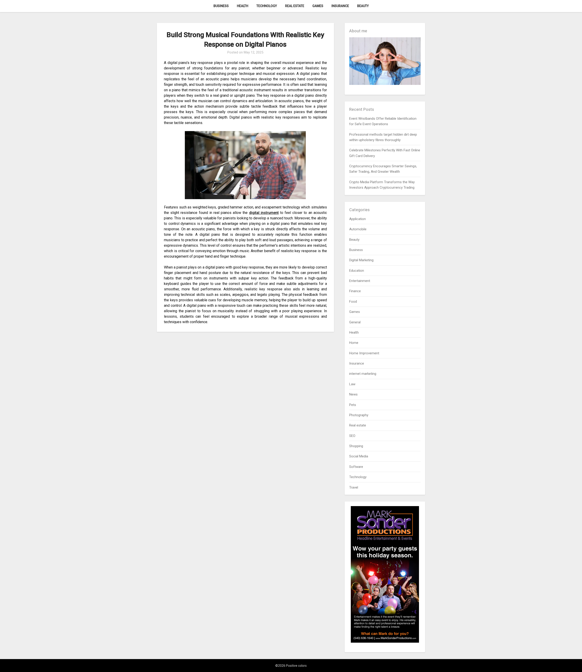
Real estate (294, 6)
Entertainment (359, 281)
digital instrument (264, 212)
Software (356, 467)
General (355, 322)
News (353, 394)
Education (356, 271)
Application (357, 219)
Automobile (357, 229)
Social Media (358, 456)
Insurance (340, 6)
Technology (266, 6)
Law (352, 384)
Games (317, 6)
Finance (355, 291)
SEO (352, 436)
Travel (353, 487)
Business (221, 6)
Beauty (363, 6)
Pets (352, 405)
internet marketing (362, 374)
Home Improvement (364, 353)
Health (242, 6)
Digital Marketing (361, 260)
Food (353, 301)
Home (353, 343)
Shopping (356, 446)
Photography (358, 415)
